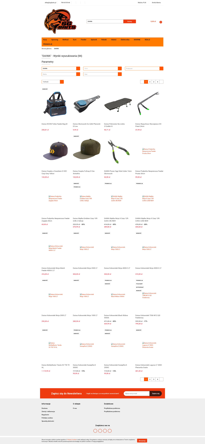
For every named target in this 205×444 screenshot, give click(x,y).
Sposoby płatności (48, 421)
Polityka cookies (47, 418)
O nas (75, 408)
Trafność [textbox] (45, 82)
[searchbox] (143, 69)
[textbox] (100, 68)
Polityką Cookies (71, 439)
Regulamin (45, 415)
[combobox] (102, 68)
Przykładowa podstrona (112, 408)
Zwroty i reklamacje (48, 411)
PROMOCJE (47, 44)
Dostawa (45, 408)
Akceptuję (142, 440)
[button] (46, 404)
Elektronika (125, 40)
